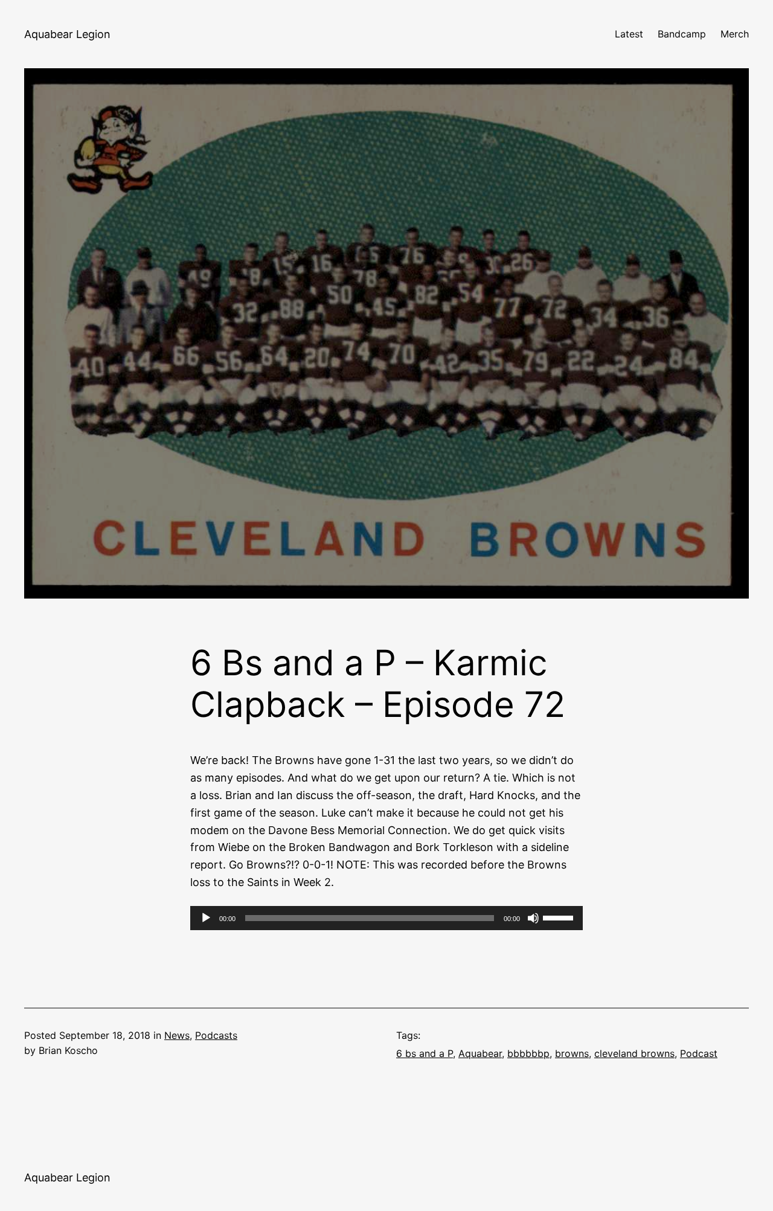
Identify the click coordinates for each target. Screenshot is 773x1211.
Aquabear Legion (67, 34)
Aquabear (480, 1053)
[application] (386, 918)
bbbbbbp (528, 1053)
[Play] (206, 918)
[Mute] (533, 918)
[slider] (560, 917)
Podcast (698, 1053)
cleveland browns (634, 1053)
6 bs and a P (424, 1053)
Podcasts (216, 1035)
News (177, 1035)
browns (572, 1053)
